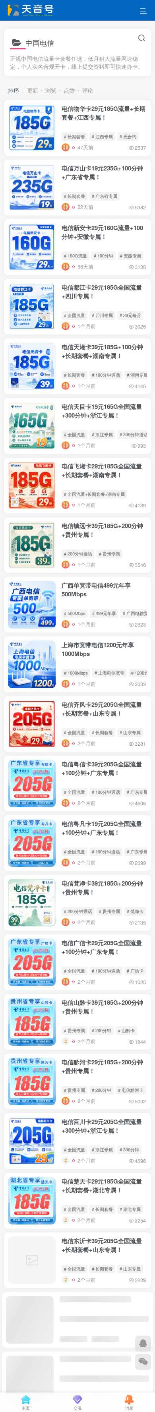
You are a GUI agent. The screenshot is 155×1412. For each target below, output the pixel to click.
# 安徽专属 (130, 255)
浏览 (50, 90)
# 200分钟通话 (78, 553)
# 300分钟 (129, 1149)
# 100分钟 (103, 255)
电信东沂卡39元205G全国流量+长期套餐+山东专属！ (102, 1245)
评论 (87, 90)
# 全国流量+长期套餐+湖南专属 (94, 494)
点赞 (69, 90)
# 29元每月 (130, 315)
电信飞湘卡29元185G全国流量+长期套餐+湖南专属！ (102, 470)
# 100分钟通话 (106, 374)
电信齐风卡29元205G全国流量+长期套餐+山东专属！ (102, 709)
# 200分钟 (101, 1030)
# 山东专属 (130, 732)
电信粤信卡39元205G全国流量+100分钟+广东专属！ (102, 768)
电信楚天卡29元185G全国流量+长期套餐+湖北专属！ (102, 1185)
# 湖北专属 (130, 1209)
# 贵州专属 (109, 553)
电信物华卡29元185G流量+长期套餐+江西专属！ (103, 113)
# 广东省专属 (104, 196)
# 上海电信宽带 (109, 672)
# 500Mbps (74, 613)
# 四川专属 (102, 315)
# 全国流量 (74, 315)
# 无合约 (128, 136)
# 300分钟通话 (134, 434)
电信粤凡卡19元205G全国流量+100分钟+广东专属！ (102, 828)
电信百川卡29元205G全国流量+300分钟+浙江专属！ (102, 1126)
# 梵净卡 (135, 911)
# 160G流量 (75, 255)
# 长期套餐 (74, 136)
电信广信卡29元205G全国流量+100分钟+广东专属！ (102, 947)
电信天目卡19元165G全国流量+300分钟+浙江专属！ (102, 411)
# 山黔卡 (126, 1030)
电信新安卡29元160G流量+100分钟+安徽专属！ (102, 232)
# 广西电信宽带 (138, 613)
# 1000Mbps (76, 672)
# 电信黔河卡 (130, 1090)
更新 (32, 90)
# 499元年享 (104, 613)
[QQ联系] (143, 1344)
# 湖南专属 (137, 374)
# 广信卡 (135, 970)
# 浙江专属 (102, 434)
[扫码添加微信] (143, 1362)
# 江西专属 (102, 136)
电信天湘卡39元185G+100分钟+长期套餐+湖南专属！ (102, 351)
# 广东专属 (137, 792)
